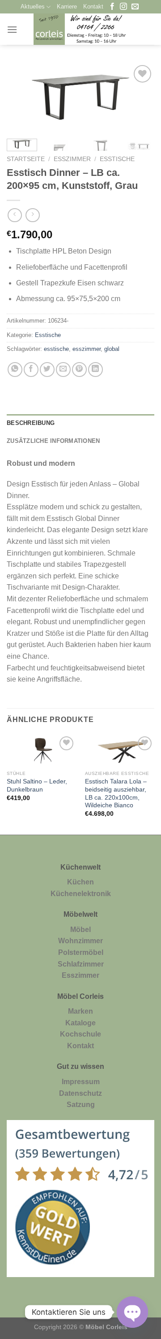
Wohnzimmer (80, 941)
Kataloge (80, 1023)
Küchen (80, 882)
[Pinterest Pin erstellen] (79, 369)
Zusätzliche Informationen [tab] (53, 441)
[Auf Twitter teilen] (47, 369)
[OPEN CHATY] (132, 1312)
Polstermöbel (80, 952)
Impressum (81, 1081)
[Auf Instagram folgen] (123, 7)
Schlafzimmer (81, 964)
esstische (56, 349)
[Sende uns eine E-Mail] (135, 7)
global (111, 349)
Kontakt (93, 6)
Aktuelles (33, 6)
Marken (80, 1011)
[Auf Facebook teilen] (31, 369)
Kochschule (80, 1034)
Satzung (81, 1104)
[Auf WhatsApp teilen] (15, 369)
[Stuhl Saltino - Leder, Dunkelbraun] (41, 750)
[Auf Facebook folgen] (112, 7)
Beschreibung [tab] (31, 423)
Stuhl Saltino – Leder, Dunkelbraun (37, 785)
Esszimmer (72, 159)
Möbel (80, 929)
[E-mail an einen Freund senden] (63, 369)
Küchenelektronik (81, 893)
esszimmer (86, 349)
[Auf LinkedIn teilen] (95, 369)
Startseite (26, 159)
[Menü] (12, 29)
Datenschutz (80, 1093)
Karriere (67, 6)
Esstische (117, 159)
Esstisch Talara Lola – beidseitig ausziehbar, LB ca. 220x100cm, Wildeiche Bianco (116, 793)
